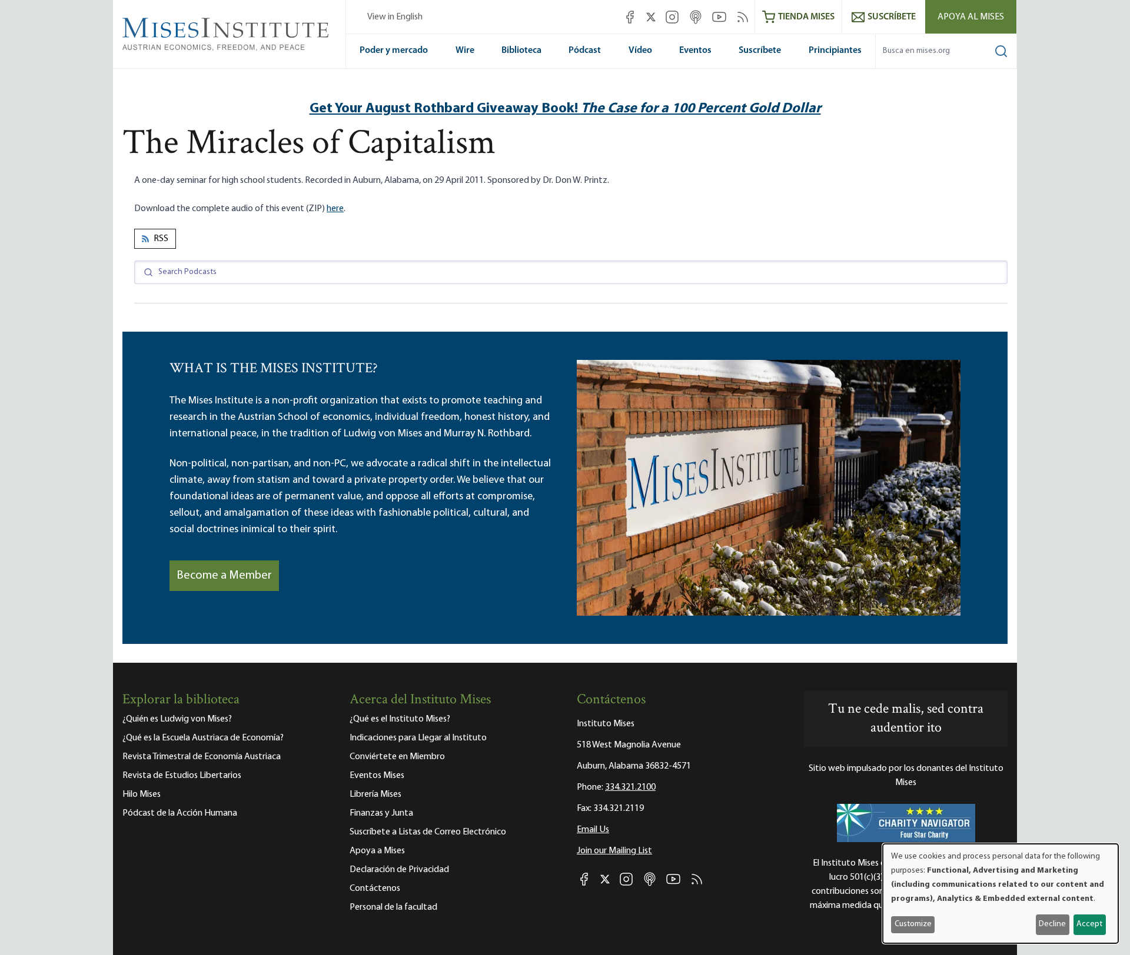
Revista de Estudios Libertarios (181, 775)
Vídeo (640, 50)
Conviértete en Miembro (397, 757)
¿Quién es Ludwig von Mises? (177, 719)
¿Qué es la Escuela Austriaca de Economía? (203, 738)
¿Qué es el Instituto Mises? (400, 719)
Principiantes (835, 50)
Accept (1089, 924)
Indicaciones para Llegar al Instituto (418, 738)
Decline (1052, 924)
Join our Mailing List (614, 851)
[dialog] (1000, 893)
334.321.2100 (630, 787)
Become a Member (224, 576)
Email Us (593, 829)
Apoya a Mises (377, 851)
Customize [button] (913, 924)
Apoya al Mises (971, 17)
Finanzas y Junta (381, 813)
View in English (395, 17)
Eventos (695, 50)
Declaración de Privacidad (399, 869)
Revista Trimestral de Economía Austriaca (201, 757)
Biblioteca (521, 50)
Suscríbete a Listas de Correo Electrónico (428, 832)
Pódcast (585, 50)
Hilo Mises (141, 794)
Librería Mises (375, 794)
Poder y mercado (394, 50)
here (335, 208)
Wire (465, 50)
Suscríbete (760, 50)
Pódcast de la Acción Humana (179, 813)
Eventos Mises (377, 775)
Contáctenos (375, 888)
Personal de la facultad (393, 907)
